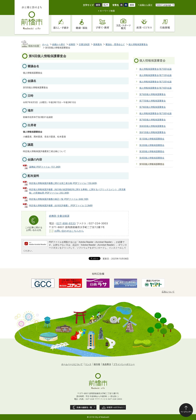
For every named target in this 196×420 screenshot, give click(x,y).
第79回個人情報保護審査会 (152, 119)
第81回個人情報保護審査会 (152, 132)
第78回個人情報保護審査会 (152, 107)
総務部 (72, 44)
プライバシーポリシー (124, 364)
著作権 (97, 364)
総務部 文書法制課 (59, 215)
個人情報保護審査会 (138, 44)
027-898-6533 (66, 223)
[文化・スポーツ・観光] (123, 23)
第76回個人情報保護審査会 (152, 94)
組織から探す (146, 5)
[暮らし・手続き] (60, 23)
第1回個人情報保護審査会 (151, 138)
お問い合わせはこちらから (69, 230)
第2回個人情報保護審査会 (151, 145)
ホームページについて (72, 364)
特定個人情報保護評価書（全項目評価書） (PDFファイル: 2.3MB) (61, 205)
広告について (168, 291)
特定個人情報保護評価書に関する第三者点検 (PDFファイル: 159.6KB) (63, 183)
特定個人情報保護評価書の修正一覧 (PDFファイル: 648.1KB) (58, 199)
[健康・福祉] (81, 23)
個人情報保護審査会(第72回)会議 (155, 81)
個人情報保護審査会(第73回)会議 (155, 113)
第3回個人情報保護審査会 (151, 151)
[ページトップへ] (186, 410)
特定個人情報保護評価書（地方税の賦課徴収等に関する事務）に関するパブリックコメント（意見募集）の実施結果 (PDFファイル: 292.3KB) (77, 191)
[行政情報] (165, 23)
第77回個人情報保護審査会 (152, 100)
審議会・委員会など (115, 44)
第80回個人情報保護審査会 (152, 126)
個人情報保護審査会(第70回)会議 (155, 69)
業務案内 (97, 44)
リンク (88, 364)
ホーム (45, 44)
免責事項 (106, 364)
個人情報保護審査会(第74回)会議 (155, 88)
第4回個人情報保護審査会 (151, 157)
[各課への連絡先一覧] (83, 407)
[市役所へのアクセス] (113, 407)
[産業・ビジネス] (144, 23)
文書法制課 (84, 44)
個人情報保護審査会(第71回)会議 (155, 75)
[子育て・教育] (102, 23)
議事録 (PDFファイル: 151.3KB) (44, 166)
